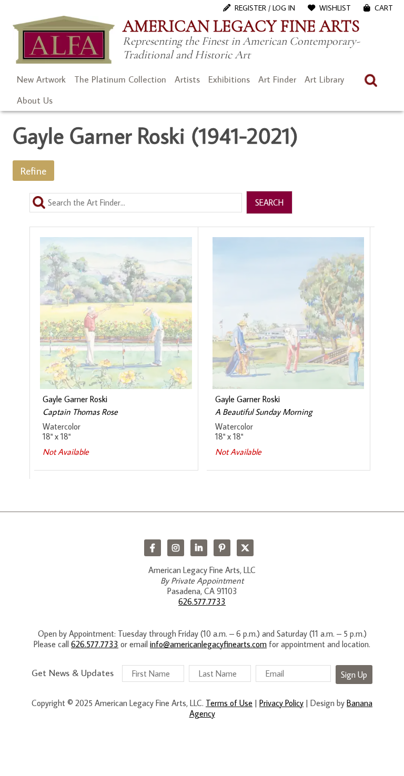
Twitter (245, 547)
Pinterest (222, 547)
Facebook (152, 547)
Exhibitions (229, 79)
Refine (33, 170)
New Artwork (41, 79)
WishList (335, 8)
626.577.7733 (202, 601)
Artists (187, 79)
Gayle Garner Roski (75, 399)
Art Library (324, 79)
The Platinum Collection (120, 79)
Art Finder (277, 79)
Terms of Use (229, 703)
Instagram (175, 547)
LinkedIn (198, 547)
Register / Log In (265, 8)
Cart (384, 8)
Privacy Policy (281, 703)
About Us (35, 100)
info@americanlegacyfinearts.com (208, 644)
